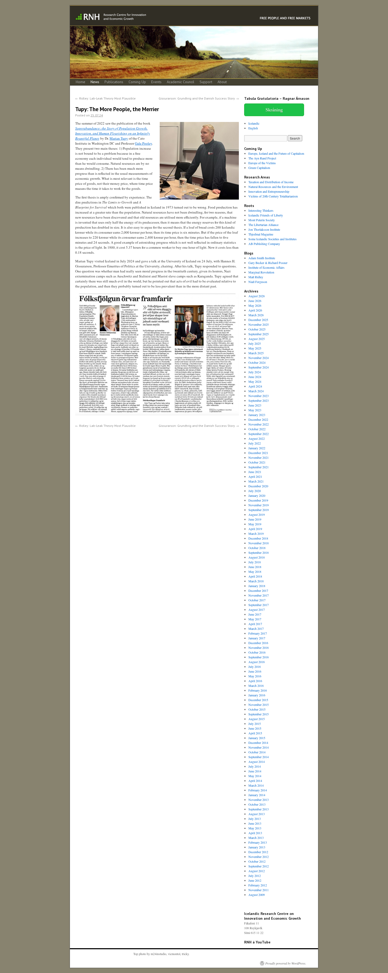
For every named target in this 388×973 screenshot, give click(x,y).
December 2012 (258, 852)
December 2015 (258, 700)
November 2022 (258, 424)
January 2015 (256, 738)
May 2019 (254, 524)
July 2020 (254, 491)
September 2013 (258, 809)
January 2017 (256, 638)
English (253, 128)
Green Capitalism (259, 168)
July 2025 (254, 343)
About (222, 81)
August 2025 (256, 339)
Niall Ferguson (257, 282)
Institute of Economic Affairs (266, 267)
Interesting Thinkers (260, 210)
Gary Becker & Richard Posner (267, 263)
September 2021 (258, 467)
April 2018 (255, 576)
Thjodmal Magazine (260, 234)
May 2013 (254, 828)
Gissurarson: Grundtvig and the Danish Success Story (199, 98)
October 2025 (257, 329)
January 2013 (256, 847)
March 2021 (256, 481)
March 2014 (256, 785)
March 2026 (256, 315)
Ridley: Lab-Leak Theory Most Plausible (105, 98)
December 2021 (258, 453)
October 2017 (257, 600)
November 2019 (258, 505)
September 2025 (258, 334)
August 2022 (256, 438)
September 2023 (258, 400)
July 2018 (254, 562)
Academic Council (180, 81)
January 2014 (256, 795)
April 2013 (255, 833)
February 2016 (257, 690)
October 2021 (257, 462)
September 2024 (258, 367)
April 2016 (255, 681)
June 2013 (254, 823)
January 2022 (256, 448)
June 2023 (254, 405)
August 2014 (256, 761)
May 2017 (254, 619)
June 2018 (254, 567)
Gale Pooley (143, 143)
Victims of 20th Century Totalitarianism (273, 196)
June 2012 (254, 880)
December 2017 (258, 590)
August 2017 (256, 609)
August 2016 (256, 662)
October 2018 (257, 548)
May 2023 (254, 410)
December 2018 (258, 538)
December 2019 (258, 500)
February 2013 (257, 842)
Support (206, 81)
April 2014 (255, 780)
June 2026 (254, 301)
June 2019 (254, 519)
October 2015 (257, 709)
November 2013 (258, 799)
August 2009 (256, 894)
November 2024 (258, 358)
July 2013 (254, 818)
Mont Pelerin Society (261, 220)
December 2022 (258, 419)
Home (80, 81)
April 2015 (255, 733)
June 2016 (254, 671)
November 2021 (258, 457)
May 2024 (254, 381)
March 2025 (256, 353)
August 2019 (256, 514)
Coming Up (137, 81)
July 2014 (254, 766)
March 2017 (256, 628)
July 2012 (254, 875)
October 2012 (257, 861)
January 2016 (256, 695)
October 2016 (257, 652)
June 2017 (254, 614)
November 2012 (258, 856)
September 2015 (258, 714)
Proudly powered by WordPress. (285, 963)
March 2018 (256, 581)
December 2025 (258, 320)
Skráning (274, 109)
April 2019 (255, 529)
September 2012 (258, 866)
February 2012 (257, 885)
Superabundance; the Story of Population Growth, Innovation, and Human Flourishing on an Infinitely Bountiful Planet (112, 133)
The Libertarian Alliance (263, 225)
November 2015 (258, 704)
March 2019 (256, 533)
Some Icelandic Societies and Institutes (272, 239)
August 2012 (256, 871)
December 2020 (258, 486)
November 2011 (258, 890)
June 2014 (254, 771)
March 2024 (256, 391)
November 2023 (258, 396)
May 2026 (254, 305)
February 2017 (257, 633)
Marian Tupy (119, 138)
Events (156, 81)
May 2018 (254, 571)
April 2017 (255, 624)
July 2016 (254, 666)
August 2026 (256, 296)
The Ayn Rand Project (262, 158)
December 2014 (258, 742)
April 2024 (255, 386)
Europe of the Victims (262, 163)
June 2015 (254, 728)
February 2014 (257, 790)
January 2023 (256, 415)
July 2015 (254, 723)
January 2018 (256, 586)
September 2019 (258, 510)
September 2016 (258, 657)
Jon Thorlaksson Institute (264, 229)
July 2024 (254, 372)
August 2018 (256, 557)
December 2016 (258, 643)
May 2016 (254, 676)
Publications (114, 81)
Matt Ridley (255, 277)
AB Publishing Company (264, 244)
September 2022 (258, 434)
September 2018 (258, 552)
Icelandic (253, 123)
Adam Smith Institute (261, 258)
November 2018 (258, 543)
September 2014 (258, 757)
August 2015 (256, 719)
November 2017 (258, 595)
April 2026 (255, 310)
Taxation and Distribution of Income (271, 182)
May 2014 (254, 776)
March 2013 (256, 837)
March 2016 (256, 685)
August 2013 (256, 814)
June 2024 (254, 377)
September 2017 (258, 605)
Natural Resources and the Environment (273, 187)
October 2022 (257, 429)
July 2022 (254, 443)
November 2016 (258, 647)
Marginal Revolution (261, 272)
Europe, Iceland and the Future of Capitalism (276, 153)
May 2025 (254, 348)
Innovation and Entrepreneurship (268, 191)
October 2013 (257, 804)
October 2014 (257, 752)
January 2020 (256, 495)
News (95, 81)
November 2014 (258, 747)
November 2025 (258, 324)
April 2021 (255, 476)
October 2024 (257, 362)
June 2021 (254, 472)
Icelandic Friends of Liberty (265, 215)
